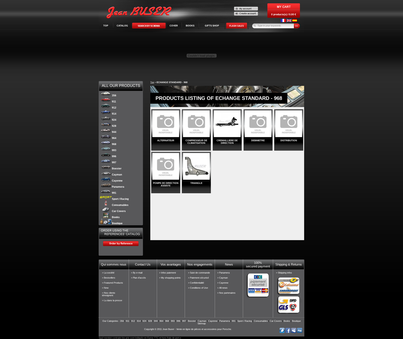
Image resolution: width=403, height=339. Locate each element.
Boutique (117, 223)
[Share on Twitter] (282, 332)
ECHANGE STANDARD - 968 (172, 82)
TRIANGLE (196, 183)
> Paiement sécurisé (198, 277)
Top (105, 25)
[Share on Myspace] (293, 332)
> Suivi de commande (199, 272)
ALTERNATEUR (165, 140)
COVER (174, 25)
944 (114, 132)
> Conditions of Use (198, 288)
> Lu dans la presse (112, 300)
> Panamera (223, 272)
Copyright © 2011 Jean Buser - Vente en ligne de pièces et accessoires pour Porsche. (188, 329)
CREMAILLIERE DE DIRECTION (227, 141)
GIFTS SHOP (212, 25)
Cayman (117, 174)
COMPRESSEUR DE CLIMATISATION (196, 141)
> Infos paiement (167, 272)
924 (114, 119)
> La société (108, 272)
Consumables (120, 205)
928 (114, 125)
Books (116, 217)
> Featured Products (112, 282)
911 (114, 101)
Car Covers (119, 211)
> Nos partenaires (226, 293)
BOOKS (190, 25)
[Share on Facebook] (287, 332)
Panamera (118, 186)
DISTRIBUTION (288, 140)
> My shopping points (170, 277)
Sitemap (202, 323)
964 (114, 138)
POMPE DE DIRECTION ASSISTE (165, 184)
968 (114, 144)
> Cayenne (222, 282)
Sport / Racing (120, 199)
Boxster (117, 168)
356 (114, 95)
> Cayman (222, 277)
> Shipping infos (284, 272)
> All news (222, 288)
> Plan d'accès (138, 277)
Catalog (122, 25)
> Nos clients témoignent (108, 294)
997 (114, 162)
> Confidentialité (196, 282)
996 (114, 156)
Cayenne (117, 180)
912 (114, 107)
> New (105, 288)
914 (114, 113)
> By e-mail (136, 272)
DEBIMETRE (258, 140)
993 (114, 150)
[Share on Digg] (299, 332)
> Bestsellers (108, 277)
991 (114, 192)
